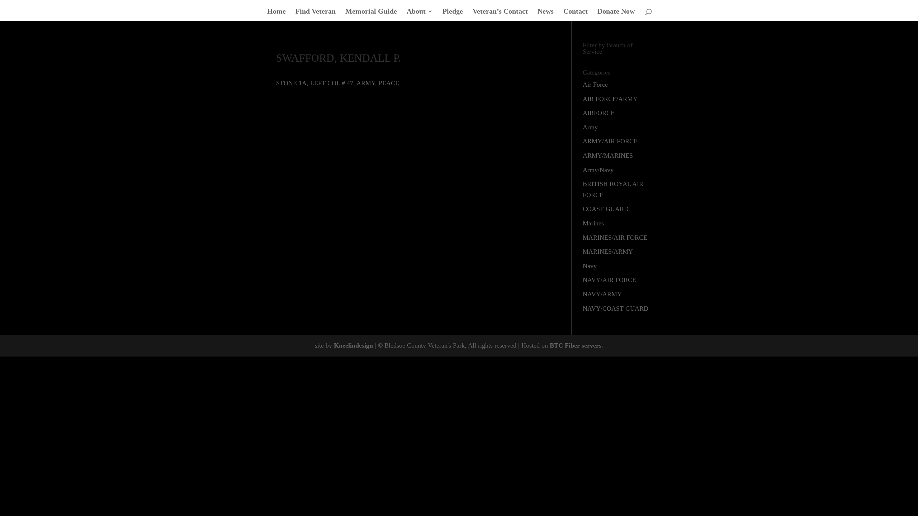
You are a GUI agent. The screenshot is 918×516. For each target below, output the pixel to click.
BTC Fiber (565, 345)
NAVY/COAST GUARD (615, 308)
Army (590, 127)
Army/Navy (598, 169)
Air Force (595, 84)
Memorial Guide (371, 12)
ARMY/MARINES (608, 155)
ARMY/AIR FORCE (610, 141)
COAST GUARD (606, 208)
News (546, 12)
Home (276, 12)
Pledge (453, 12)
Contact (575, 12)
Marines (593, 223)
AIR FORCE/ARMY (610, 98)
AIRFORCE (599, 112)
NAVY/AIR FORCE (609, 279)
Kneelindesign (353, 345)
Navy (590, 265)
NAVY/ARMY (602, 294)
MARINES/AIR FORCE (615, 237)
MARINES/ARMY (608, 251)
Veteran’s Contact (500, 12)
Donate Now (616, 12)
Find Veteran (315, 12)
